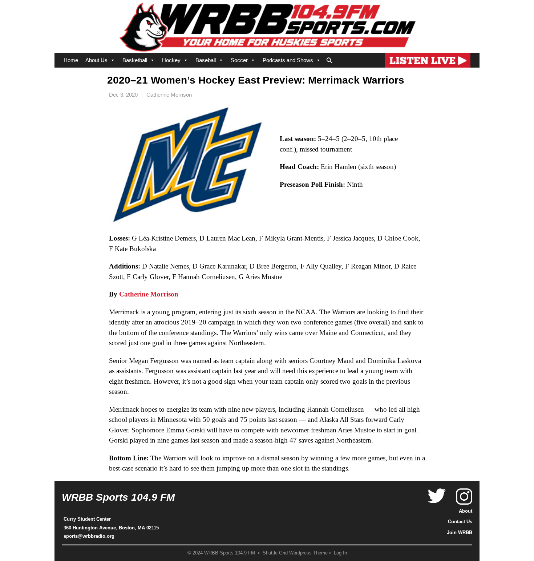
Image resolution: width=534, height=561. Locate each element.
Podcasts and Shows (288, 60)
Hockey (171, 60)
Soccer (239, 60)
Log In (340, 553)
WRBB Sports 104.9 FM (118, 497)
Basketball (134, 60)
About (465, 511)
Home (71, 60)
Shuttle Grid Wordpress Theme (295, 553)
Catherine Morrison (169, 95)
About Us (96, 60)
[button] (329, 59)
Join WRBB (459, 532)
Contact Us (460, 521)
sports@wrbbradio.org (89, 536)
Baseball (205, 60)
